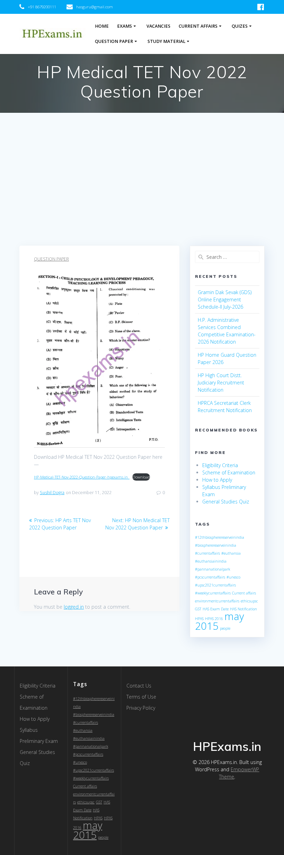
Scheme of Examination (228, 472)
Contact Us (138, 685)
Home (102, 26)
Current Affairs (198, 26)
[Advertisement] (142, 193)
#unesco (233, 577)
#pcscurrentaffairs (210, 577)
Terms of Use (141, 696)
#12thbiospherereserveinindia (219, 537)
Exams (124, 26)
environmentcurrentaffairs (217, 601)
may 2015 (87, 830)
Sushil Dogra (52, 492)
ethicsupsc (249, 601)
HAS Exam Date (216, 609)
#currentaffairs (207, 553)
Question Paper (114, 41)
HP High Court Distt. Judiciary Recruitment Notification (221, 382)
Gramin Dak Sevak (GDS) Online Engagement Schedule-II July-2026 (224, 299)
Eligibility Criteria (220, 465)
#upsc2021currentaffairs (215, 585)
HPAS (199, 618)
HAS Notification (243, 609)
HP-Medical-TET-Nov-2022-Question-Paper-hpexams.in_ (82, 477)
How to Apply (217, 479)
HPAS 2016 (214, 618)
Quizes (240, 26)
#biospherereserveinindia (215, 545)
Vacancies (158, 26)
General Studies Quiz (225, 501)
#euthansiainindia (211, 561)
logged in (74, 606)
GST (198, 609)
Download (141, 477)
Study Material (166, 41)
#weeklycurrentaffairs (213, 593)
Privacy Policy (140, 707)
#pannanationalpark (212, 569)
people (225, 628)
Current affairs (244, 593)
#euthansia (231, 553)
